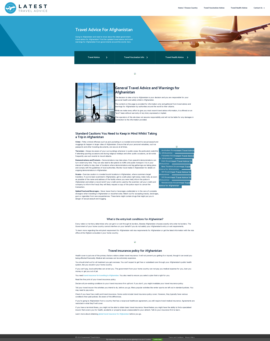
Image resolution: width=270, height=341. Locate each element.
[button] (95, 57)
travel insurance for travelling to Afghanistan (101, 275)
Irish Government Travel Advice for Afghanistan (175, 162)
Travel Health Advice (239, 7)
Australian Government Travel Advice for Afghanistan (176, 152)
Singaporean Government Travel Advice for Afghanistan (174, 184)
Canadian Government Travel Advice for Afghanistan (176, 157)
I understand (157, 339)
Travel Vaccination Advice (214, 7)
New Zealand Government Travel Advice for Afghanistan (174, 168)
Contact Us (258, 7)
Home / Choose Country (187, 7)
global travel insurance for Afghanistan (113, 314)
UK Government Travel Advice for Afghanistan (175, 173)
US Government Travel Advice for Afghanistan (175, 179)
